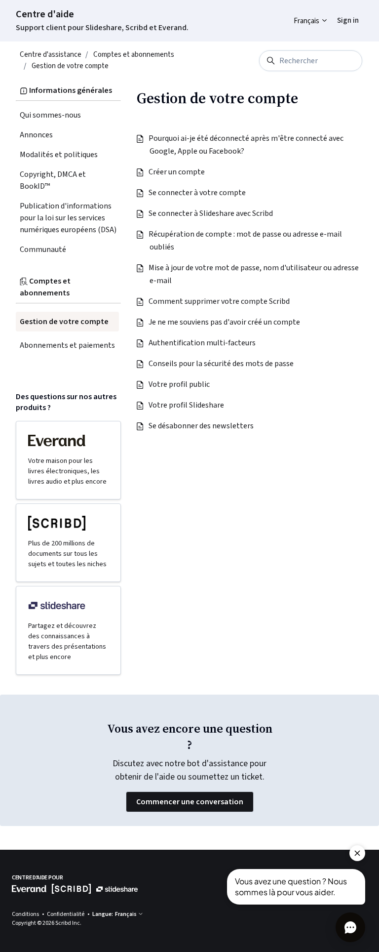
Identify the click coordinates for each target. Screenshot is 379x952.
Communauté (43, 249)
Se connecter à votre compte (198, 192)
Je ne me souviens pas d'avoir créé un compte (225, 322)
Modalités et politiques (59, 154)
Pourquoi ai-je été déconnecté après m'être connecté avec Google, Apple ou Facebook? (246, 145)
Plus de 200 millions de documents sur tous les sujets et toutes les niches (67, 553)
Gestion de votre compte (70, 66)
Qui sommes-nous (50, 115)
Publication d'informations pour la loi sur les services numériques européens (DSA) (68, 218)
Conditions (26, 914)
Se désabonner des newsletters (202, 425)
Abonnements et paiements (67, 345)
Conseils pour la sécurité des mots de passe (222, 363)
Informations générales (70, 90)
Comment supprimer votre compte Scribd (220, 301)
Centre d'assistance (50, 54)
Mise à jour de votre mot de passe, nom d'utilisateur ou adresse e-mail (254, 274)
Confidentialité (66, 914)
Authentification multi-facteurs (203, 342)
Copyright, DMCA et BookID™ (53, 180)
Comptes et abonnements (133, 54)
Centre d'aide (45, 14)
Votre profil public (180, 384)
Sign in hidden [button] (340, 13)
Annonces (36, 134)
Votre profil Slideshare (187, 405)
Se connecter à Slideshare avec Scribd (211, 213)
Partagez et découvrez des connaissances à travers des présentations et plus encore (67, 641)
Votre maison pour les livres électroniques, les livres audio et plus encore (67, 471)
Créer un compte (177, 171)
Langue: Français (115, 914)
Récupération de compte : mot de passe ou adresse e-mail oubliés (246, 240)
